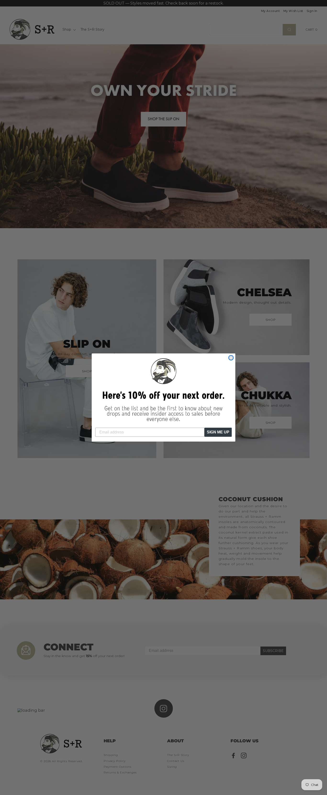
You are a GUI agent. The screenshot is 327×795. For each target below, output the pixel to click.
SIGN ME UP (218, 432)
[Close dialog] (231, 357)
